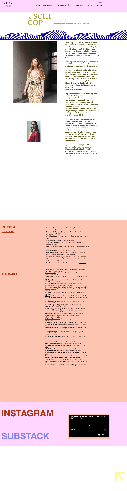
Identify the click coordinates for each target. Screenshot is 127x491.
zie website (82, 263)
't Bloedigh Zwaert (51, 331)
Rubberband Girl (50, 273)
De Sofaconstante (51, 287)
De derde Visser (50, 301)
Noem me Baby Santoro (53, 336)
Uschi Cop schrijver (7, 4)
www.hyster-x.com (72, 87)
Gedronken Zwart (51, 324)
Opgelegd (48, 313)
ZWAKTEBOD (50, 269)
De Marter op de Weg (52, 305)
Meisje (47, 296)
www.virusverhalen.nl (74, 89)
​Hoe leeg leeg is (50, 289)
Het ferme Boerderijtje (52, 319)
